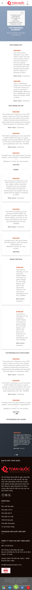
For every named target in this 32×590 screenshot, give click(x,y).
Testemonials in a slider (16, 24)
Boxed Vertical (16, 21)
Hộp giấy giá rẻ (6, 513)
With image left (16, 16)
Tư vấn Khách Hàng (7, 527)
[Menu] (2, 3)
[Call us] (9, 495)
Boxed (16, 19)
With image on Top (16, 18)
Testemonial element (16, 15)
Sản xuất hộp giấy (7, 506)
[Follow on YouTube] (27, 4)
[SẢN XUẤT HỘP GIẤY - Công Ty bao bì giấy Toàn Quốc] (16, 3)
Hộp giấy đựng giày (8, 523)
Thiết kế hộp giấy (7, 520)
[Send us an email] (6, 495)
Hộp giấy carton (6, 510)
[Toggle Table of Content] (21, 12)
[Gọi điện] (16, 586)
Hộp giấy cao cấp (7, 516)
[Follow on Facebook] (27, 2)
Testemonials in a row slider (16, 22)
